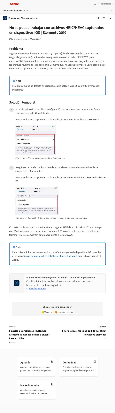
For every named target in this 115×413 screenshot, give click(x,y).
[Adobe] (14, 4)
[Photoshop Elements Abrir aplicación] (110, 18)
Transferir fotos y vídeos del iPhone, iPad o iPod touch (50, 256)
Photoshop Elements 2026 (15, 10)
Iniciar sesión (106, 4)
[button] (94, 4)
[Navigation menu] (4, 4)
